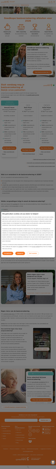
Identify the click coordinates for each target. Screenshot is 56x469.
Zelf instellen (33, 253)
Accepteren (7, 253)
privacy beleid (36, 246)
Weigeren (20, 253)
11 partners (36, 230)
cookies (20, 246)
